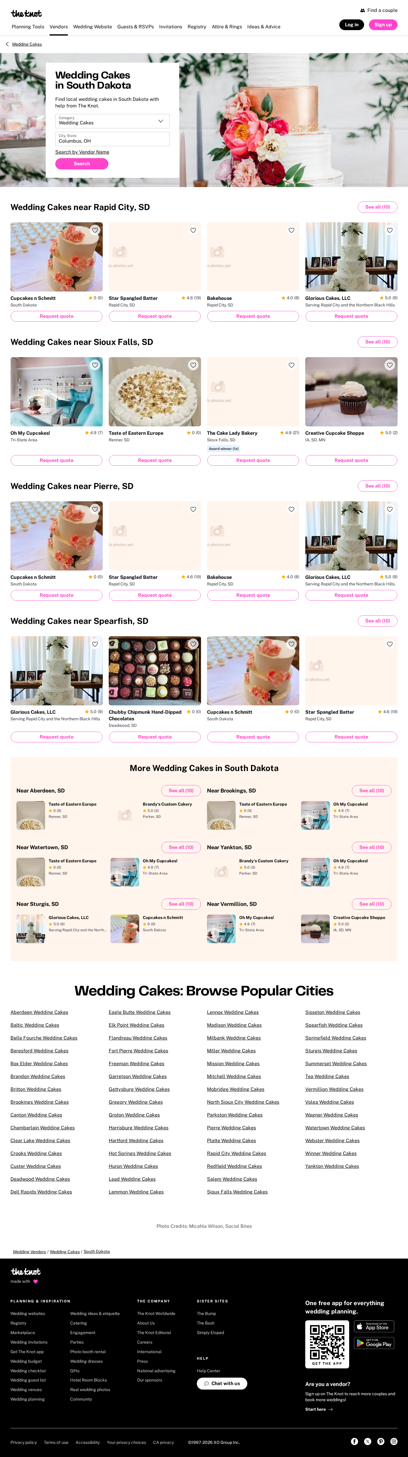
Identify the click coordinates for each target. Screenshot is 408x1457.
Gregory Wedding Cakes (136, 1102)
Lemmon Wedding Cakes (136, 1192)
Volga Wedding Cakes (329, 1102)
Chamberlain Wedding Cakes (42, 1128)
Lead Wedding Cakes (132, 1179)
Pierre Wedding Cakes (231, 1128)
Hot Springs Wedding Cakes (140, 1153)
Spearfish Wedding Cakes (334, 1025)
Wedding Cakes (27, 44)
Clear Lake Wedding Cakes (40, 1140)
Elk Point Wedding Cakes (136, 1025)
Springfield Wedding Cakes (335, 1038)
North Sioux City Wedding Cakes (243, 1102)
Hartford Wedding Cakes (136, 1140)
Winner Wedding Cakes (331, 1153)
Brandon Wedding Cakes (37, 1076)
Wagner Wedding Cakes (331, 1115)
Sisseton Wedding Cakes (332, 1012)
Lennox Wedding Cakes (233, 1012)
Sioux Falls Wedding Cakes (237, 1192)
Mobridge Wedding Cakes (235, 1089)
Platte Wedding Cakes (231, 1140)
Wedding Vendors (29, 1251)
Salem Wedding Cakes (232, 1179)
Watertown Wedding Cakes (335, 1128)
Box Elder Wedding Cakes (39, 1063)
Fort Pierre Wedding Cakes (138, 1051)
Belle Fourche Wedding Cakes (43, 1038)
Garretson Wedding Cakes (138, 1076)
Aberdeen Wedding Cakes (39, 1012)
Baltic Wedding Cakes (34, 1025)
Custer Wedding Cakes (35, 1166)
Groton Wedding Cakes (134, 1115)
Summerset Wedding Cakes (336, 1063)
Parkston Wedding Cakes (235, 1115)
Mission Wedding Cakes (233, 1063)
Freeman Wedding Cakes (136, 1063)
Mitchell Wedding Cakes (234, 1076)
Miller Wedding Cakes (231, 1051)
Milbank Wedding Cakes (234, 1038)
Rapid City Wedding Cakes (236, 1153)
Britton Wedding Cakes (35, 1089)
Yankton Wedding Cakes (332, 1166)
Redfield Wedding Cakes (234, 1166)
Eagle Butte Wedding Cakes (140, 1012)
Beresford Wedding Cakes (39, 1051)
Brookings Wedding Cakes (39, 1102)
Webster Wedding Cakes (332, 1140)
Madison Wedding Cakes (234, 1025)
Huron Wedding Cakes (133, 1166)
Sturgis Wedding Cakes (331, 1051)
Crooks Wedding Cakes (36, 1153)
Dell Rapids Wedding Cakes (41, 1192)
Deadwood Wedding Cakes (40, 1179)
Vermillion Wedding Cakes (334, 1089)
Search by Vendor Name (82, 152)
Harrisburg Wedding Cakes (138, 1128)
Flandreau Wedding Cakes (138, 1038)
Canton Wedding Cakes (36, 1115)
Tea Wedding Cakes (327, 1076)
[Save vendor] (95, 230)
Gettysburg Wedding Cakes (139, 1089)
